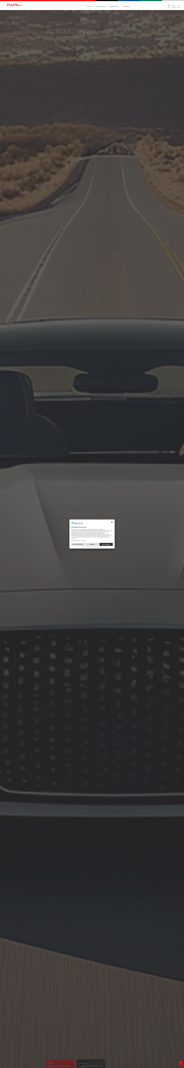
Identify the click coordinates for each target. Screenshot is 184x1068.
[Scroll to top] (181, 1064)
